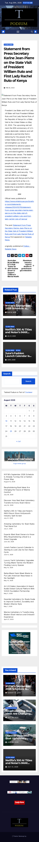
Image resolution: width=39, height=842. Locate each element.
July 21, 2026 (12, 767)
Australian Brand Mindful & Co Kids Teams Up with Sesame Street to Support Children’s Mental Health (13, 269)
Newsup (21, 836)
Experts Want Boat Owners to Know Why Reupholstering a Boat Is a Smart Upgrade (19, 536)
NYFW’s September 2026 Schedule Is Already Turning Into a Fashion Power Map (19, 476)
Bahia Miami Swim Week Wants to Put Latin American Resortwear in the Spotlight (18, 575)
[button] (32, 32)
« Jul (18, 441)
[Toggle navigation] (18, 31)
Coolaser (28, 392)
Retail (18, 350)
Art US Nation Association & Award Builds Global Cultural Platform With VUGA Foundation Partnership (19, 588)
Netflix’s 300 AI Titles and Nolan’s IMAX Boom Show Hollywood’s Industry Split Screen (18, 513)
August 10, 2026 (14, 693)
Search (7, 374)
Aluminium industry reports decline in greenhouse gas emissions (25, 266)
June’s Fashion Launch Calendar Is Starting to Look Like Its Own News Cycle (19, 549)
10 (6, 421)
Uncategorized (11, 708)
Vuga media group (19, 463)
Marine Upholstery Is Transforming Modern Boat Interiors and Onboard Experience (19, 614)
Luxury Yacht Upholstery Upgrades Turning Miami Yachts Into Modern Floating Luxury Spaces (19, 562)
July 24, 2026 (13, 742)
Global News (8, 44)
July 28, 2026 (13, 717)
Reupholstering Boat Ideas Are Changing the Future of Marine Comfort (17, 489)
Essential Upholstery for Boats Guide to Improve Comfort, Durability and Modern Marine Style (19, 601)
